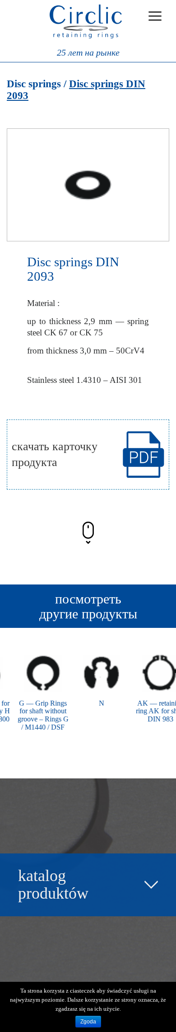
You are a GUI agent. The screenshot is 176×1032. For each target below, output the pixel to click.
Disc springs (34, 84)
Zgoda (88, 1021)
